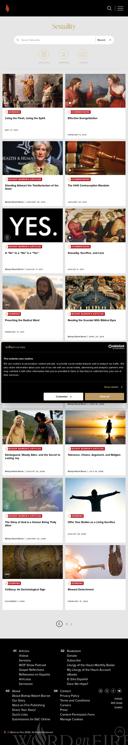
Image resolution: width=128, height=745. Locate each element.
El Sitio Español (77, 679)
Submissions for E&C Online (31, 719)
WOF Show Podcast (32, 665)
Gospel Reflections (31, 669)
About (16, 691)
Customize (62, 396)
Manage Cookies (71, 719)
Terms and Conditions (75, 700)
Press (64, 709)
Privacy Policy (69, 695)
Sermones (26, 683)
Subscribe (74, 660)
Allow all (104, 396)
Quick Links (20, 714)
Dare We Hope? (77, 683)
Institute (118, 698)
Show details (111, 387)
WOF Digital (116, 702)
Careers (65, 705)
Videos (23, 655)
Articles (24, 651)
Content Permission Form (77, 714)
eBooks (72, 674)
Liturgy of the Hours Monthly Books (91, 665)
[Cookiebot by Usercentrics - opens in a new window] (110, 347)
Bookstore (74, 651)
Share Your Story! (24, 709)
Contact (65, 691)
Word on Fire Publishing (28, 705)
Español (118, 707)
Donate (72, 655)
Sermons (25, 660)
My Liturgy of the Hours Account (89, 669)
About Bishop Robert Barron (31, 695)
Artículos (25, 679)
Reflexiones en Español (34, 674)
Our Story (18, 700)
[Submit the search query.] (18, 40)
